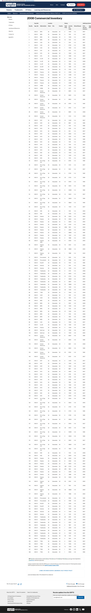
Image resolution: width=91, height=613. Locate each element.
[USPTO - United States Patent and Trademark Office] (17, 610)
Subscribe (80, 597)
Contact (63, 5)
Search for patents (21, 592)
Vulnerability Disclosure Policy (33, 596)
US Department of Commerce (14, 596)
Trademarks (19, 10)
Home (9, 13)
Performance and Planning (27, 13)
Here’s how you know (30, 0)
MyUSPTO (11, 37)
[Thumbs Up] (18, 584)
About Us (15, 13)
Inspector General (31, 599)
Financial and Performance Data (15, 603)
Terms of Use (11, 601)
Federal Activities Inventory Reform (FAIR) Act (48, 13)
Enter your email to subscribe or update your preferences (66, 595)
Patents (9, 10)
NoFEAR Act (29, 601)
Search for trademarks (32, 592)
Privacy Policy (11, 599)
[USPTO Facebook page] (70, 610)
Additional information (72, 586)
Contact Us (11, 34)
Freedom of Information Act (33, 598)
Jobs (57, 5)
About (51, 5)
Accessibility (10, 598)
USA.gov (28, 603)
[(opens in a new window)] (73, 610)
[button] (70, 584)
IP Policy (28, 10)
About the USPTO (11, 592)
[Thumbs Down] (21, 584)
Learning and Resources (42, 10)
